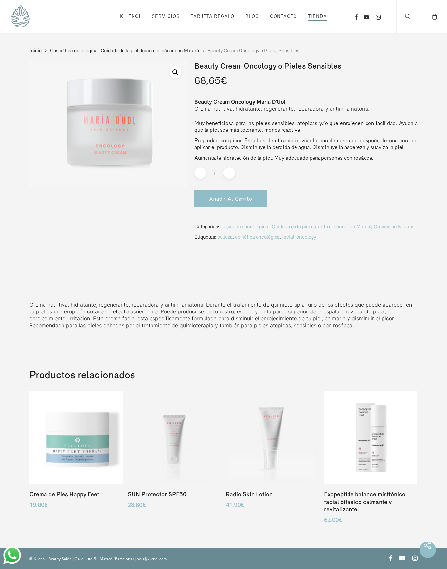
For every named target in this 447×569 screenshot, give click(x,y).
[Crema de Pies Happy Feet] (76, 438)
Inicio (35, 50)
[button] (175, 72)
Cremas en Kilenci (393, 226)
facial (288, 237)
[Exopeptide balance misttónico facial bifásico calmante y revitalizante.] (370, 438)
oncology (306, 237)
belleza (225, 237)
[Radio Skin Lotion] (272, 438)
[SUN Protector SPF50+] (174, 438)
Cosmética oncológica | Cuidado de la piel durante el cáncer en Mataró (124, 50)
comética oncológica (257, 237)
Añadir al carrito (230, 199)
